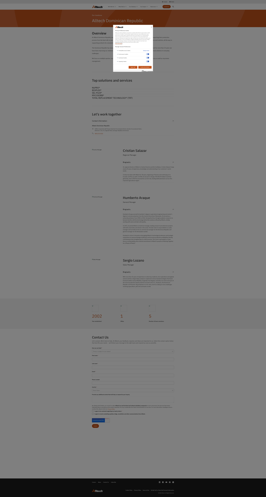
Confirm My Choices (144, 67)
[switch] (147, 54)
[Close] (151, 27)
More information (118, 43)
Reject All (133, 67)
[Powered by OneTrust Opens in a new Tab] (147, 71)
